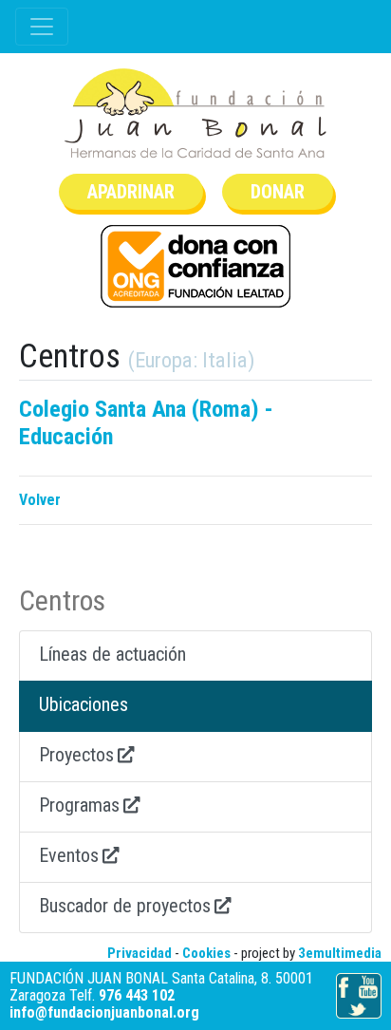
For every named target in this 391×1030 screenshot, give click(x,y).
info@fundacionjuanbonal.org (104, 1012)
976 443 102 (137, 995)
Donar (278, 191)
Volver (40, 500)
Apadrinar (131, 191)
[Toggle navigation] (41, 27)
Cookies (206, 953)
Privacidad (139, 953)
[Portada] (195, 113)
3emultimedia (340, 953)
